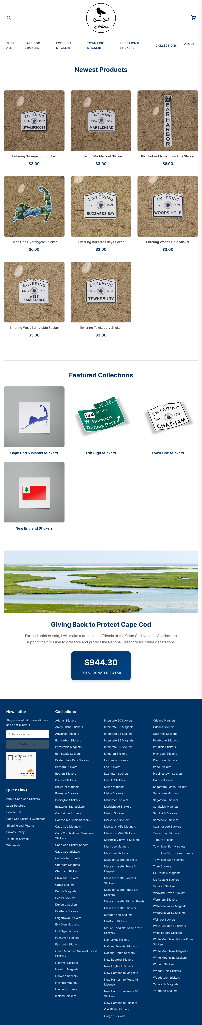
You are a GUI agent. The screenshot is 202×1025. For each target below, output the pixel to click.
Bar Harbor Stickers (68, 740)
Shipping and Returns (20, 825)
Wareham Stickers (165, 899)
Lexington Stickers (116, 773)
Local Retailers (15, 805)
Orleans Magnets (164, 720)
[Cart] (193, 18)
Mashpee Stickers (116, 853)
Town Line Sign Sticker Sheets (173, 853)
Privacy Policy (15, 832)
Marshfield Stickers (117, 820)
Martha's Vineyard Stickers (122, 839)
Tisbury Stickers (163, 839)
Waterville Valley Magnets (170, 906)
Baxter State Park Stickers (72, 760)
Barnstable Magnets (68, 747)
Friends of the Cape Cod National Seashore (137, 636)
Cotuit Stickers (65, 884)
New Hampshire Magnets (121, 972)
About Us (189, 45)
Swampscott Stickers (167, 826)
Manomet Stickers (116, 800)
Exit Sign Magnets (67, 924)
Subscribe (27, 744)
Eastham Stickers (67, 911)
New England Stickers (118, 966)
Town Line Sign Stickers (168, 859)
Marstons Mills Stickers (119, 833)
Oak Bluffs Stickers (116, 1009)
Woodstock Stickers (166, 977)
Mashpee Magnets (116, 846)
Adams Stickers (65, 720)
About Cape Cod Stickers (23, 798)
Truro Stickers (162, 866)
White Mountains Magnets (170, 951)
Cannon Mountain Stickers (72, 820)
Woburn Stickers (164, 964)
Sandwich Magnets (166, 806)
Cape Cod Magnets (68, 826)
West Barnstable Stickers (169, 926)
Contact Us (13, 812)
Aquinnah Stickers (67, 733)
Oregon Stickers (114, 1016)
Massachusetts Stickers (120, 908)
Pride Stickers (162, 767)
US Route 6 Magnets (166, 873)
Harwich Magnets (67, 969)
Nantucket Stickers (116, 939)
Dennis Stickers (65, 898)
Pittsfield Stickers (164, 747)
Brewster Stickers (67, 793)
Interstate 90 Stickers (118, 720)
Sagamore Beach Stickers (170, 786)
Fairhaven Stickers (67, 937)
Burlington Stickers (67, 800)
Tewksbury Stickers (166, 833)
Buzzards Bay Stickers (70, 806)
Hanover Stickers (66, 962)
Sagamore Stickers (165, 800)
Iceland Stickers (65, 996)
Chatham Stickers (67, 871)
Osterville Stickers (165, 733)
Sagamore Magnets (166, 793)
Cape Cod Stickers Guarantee (25, 818)
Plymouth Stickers (165, 753)
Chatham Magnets (67, 864)
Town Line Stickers (95, 45)
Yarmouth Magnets (166, 984)
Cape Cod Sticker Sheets (71, 844)
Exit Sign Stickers (63, 45)
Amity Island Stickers (69, 727)
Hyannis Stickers (66, 989)
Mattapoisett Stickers (118, 914)
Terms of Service (17, 838)
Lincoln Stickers (114, 780)
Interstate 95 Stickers (118, 747)
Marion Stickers (114, 813)
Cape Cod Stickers (32, 45)
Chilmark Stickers (66, 878)
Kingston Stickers (115, 753)
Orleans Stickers (164, 727)
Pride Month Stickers (130, 45)
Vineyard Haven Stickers (169, 892)
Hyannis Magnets (66, 982)
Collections (166, 45)
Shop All (10, 45)
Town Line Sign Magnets (169, 846)
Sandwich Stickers (165, 813)
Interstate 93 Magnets (119, 727)
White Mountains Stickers (170, 957)
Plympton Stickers (165, 760)
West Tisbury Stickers (167, 932)
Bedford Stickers (66, 767)
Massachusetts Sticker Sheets (124, 901)
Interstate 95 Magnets (119, 740)
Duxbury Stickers (66, 904)
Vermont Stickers (164, 886)
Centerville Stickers (67, 858)
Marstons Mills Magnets (120, 826)
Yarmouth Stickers (165, 990)
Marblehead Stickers (117, 806)
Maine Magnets (114, 786)
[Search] (8, 18)
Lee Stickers (112, 767)
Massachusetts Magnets (120, 859)
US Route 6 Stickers (166, 879)
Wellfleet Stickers (164, 919)
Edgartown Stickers (68, 918)
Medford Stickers (115, 921)
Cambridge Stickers (68, 813)
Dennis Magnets (66, 891)
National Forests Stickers (120, 946)
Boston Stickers (65, 773)
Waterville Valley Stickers (169, 912)
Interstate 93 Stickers (118, 733)
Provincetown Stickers (168, 773)
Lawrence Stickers (116, 760)
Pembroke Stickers (165, 740)
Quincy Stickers (163, 780)
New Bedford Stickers (118, 959)
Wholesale (13, 845)
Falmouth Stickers (67, 944)
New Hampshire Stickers (120, 1002)
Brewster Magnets (67, 786)
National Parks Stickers (119, 953)
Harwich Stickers (66, 976)
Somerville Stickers (165, 820)
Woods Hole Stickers (167, 970)
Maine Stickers (113, 793)
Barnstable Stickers (68, 753)
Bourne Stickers (65, 780)
